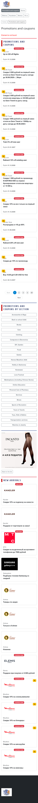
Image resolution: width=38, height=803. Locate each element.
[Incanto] (19, 450)
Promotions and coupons (10, 10)
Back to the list (7, 472)
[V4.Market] (6, 4)
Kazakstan (12, 15)
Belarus (4, 15)
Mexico (20, 15)
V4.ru (26, 15)
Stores (23, 10)
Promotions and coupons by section (16, 308)
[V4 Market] (6, 792)
